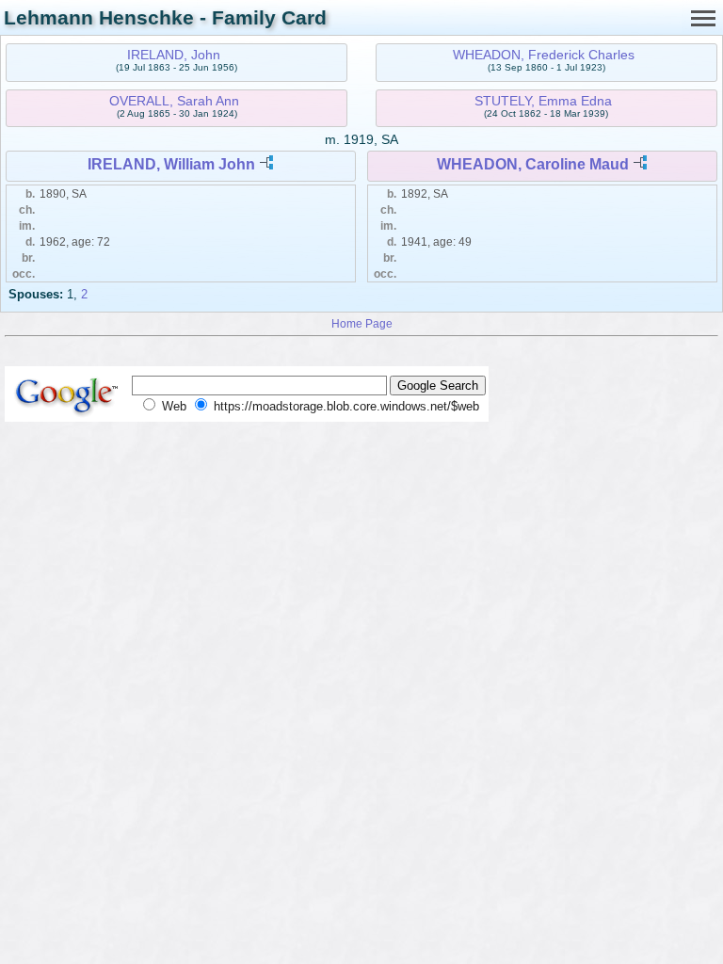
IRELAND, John (173, 54)
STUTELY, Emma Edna (543, 100)
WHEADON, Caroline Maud (533, 164)
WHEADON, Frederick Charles (544, 54)
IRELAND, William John (171, 164)
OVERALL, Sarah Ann (174, 100)
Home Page (362, 323)
